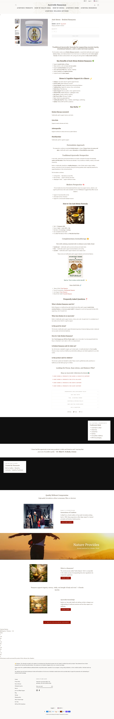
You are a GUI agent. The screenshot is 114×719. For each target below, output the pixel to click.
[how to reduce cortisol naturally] (75, 266)
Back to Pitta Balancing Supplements (57, 622)
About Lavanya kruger (19, 699)
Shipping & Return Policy (75, 401)
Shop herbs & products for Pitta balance (67, 379)
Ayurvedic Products (25, 8)
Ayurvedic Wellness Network (57, 11)
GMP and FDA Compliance (75, 404)
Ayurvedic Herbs (72, 8)
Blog (16, 692)
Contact (16, 679)
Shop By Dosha (58, 8)
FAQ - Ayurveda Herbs (75, 397)
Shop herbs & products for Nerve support (68, 382)
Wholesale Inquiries (19, 686)
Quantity (54, 28)
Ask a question (75, 407)
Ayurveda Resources (89, 8)
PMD (79, 189)
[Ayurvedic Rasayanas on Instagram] (37, 690)
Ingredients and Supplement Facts (75, 391)
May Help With (75, 394)
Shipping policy (18, 697)
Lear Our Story (67, 522)
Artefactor (66, 714)
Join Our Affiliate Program (20, 690)
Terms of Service (18, 684)
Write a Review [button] (23, 658)
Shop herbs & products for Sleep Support (67, 386)
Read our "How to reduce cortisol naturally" (74, 280)
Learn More (66, 578)
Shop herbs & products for (63, 376)
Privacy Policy (17, 681)
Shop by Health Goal (43, 8)
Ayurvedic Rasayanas (57, 5)
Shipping (53, 25)
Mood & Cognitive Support (81, 376)
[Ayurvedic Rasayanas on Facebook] (39, 690)
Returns (16, 688)
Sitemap (16, 695)
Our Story (17, 701)
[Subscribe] (52, 686)
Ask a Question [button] (30, 658)
